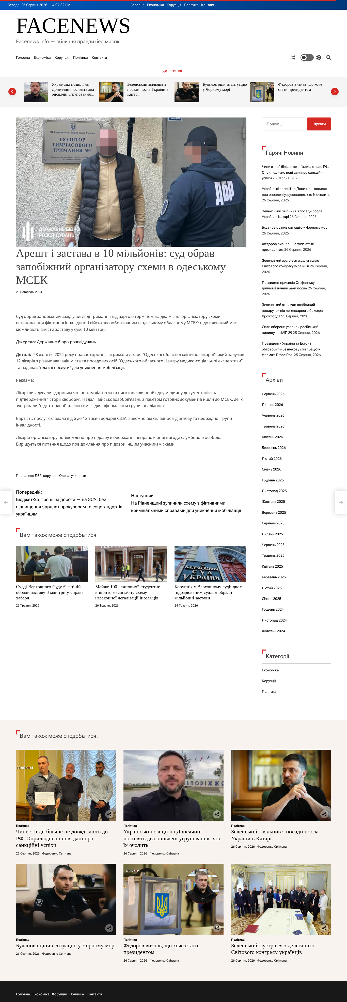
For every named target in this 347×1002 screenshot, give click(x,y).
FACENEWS (73, 25)
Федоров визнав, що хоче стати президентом (225, 87)
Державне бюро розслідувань (66, 342)
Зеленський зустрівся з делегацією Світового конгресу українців (298, 89)
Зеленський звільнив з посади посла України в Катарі (72, 89)
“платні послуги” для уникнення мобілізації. (82, 367)
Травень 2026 (273, 426)
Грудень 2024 (273, 609)
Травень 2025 (273, 555)
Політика (191, 5)
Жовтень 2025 (273, 501)
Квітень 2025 (272, 566)
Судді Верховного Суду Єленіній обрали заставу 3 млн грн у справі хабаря (49, 592)
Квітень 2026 (272, 437)
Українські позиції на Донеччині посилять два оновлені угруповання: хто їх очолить (171, 838)
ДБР (38, 476)
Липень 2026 (272, 405)
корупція (50, 476)
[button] (12, 91)
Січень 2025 (271, 599)
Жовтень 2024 (273, 631)
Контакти (208, 5)
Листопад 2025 (274, 491)
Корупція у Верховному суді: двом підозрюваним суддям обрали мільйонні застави (208, 592)
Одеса (64, 476)
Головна (138, 5)
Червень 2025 (273, 545)
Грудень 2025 (273, 480)
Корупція (174, 5)
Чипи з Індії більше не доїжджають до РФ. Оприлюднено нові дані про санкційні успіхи (295, 172)
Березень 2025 (274, 577)
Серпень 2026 (273, 394)
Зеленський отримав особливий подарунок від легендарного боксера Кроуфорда (292, 310)
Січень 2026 (271, 469)
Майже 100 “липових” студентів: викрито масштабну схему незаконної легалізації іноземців (127, 592)
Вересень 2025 (274, 512)
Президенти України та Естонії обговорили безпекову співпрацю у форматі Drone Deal (291, 349)
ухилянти (78, 476)
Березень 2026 (274, 448)
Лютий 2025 (272, 588)
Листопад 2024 (274, 620)
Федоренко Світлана (56, 853)
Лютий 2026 (272, 458)
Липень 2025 (272, 534)
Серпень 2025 (273, 523)
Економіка (155, 5)
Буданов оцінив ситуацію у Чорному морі (149, 87)
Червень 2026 (273, 415)
